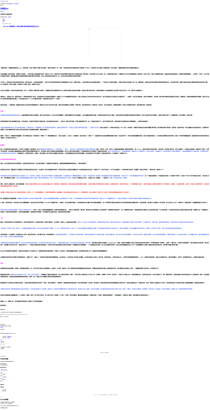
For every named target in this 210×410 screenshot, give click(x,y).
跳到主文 (2, 11)
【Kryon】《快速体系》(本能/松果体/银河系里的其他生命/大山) (21, 26)
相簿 (3, 19)
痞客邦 (7, 333)
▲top (1, 339)
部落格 (4, 20)
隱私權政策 (111, 394)
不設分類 (9, 16)
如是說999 (4, 8)
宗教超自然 (9, 336)
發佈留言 (2, 348)
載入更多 (2, 341)
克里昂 (8, 337)
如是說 (1, 327)
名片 (3, 21)
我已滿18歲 (2, 407)
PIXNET (97, 394)
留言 (10, 333)
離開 (6, 407)
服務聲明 (115, 394)
